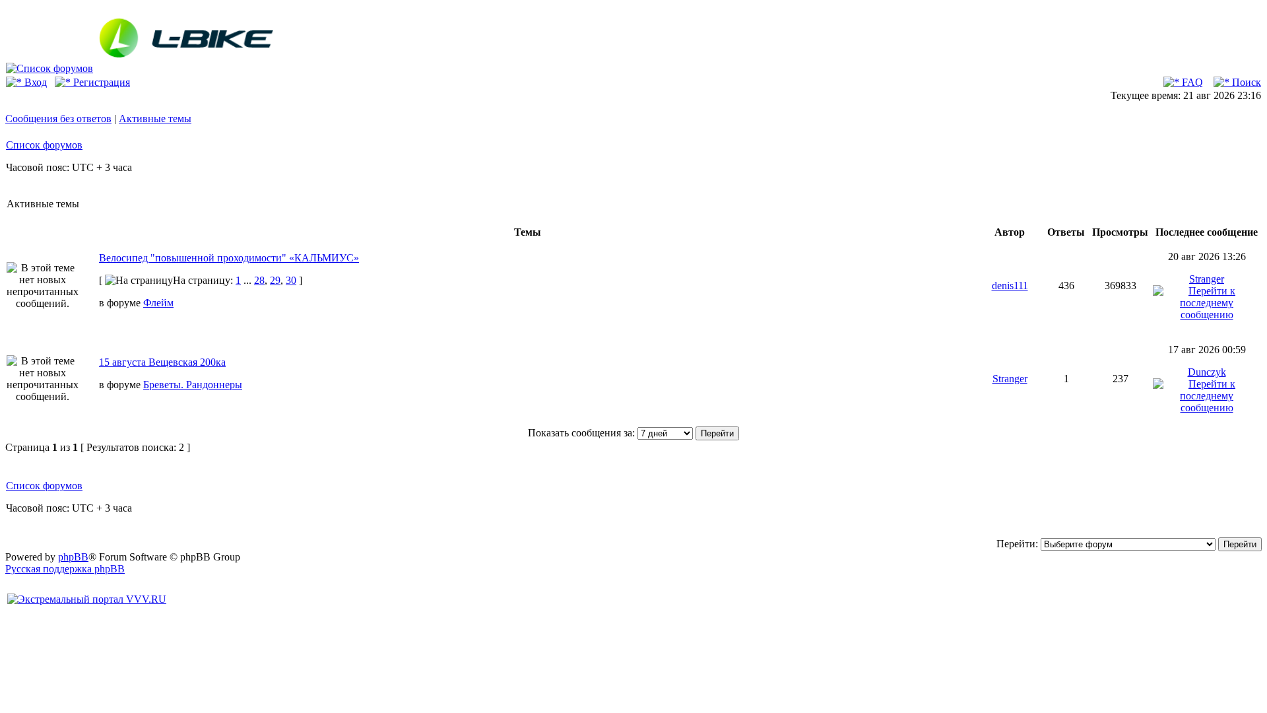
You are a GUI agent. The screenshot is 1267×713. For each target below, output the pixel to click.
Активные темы (155, 118)
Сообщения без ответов (58, 118)
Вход (34, 82)
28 (259, 280)
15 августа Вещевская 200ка (162, 362)
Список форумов (44, 145)
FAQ (1191, 82)
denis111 (1010, 285)
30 (291, 280)
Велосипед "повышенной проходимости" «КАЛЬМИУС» (229, 257)
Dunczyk (1207, 372)
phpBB (73, 556)
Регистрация (100, 82)
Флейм (158, 302)
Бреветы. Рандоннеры (192, 384)
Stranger (1206, 279)
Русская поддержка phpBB (65, 568)
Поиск (1245, 82)
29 (275, 280)
